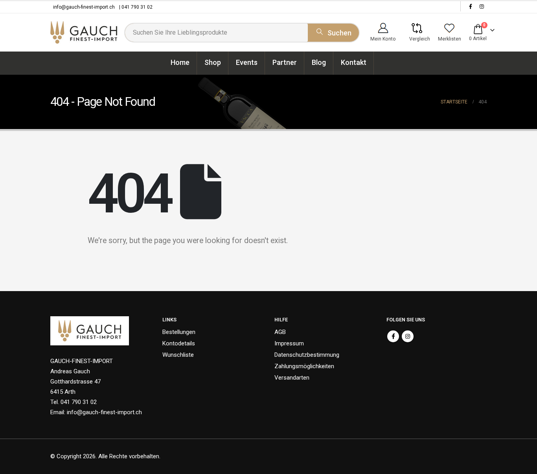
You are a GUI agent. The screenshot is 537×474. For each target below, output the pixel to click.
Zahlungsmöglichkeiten (304, 366)
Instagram (408, 336)
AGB (280, 332)
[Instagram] (481, 6)
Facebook (393, 336)
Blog (319, 62)
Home (180, 62)
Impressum (289, 343)
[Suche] (333, 31)
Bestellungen (178, 332)
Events (246, 62)
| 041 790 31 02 (136, 7)
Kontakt (353, 62)
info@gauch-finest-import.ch (84, 7)
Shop (212, 62)
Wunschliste (178, 354)
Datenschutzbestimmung (306, 354)
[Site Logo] (83, 32)
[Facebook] (470, 6)
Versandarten (291, 377)
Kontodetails (178, 343)
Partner (284, 62)
